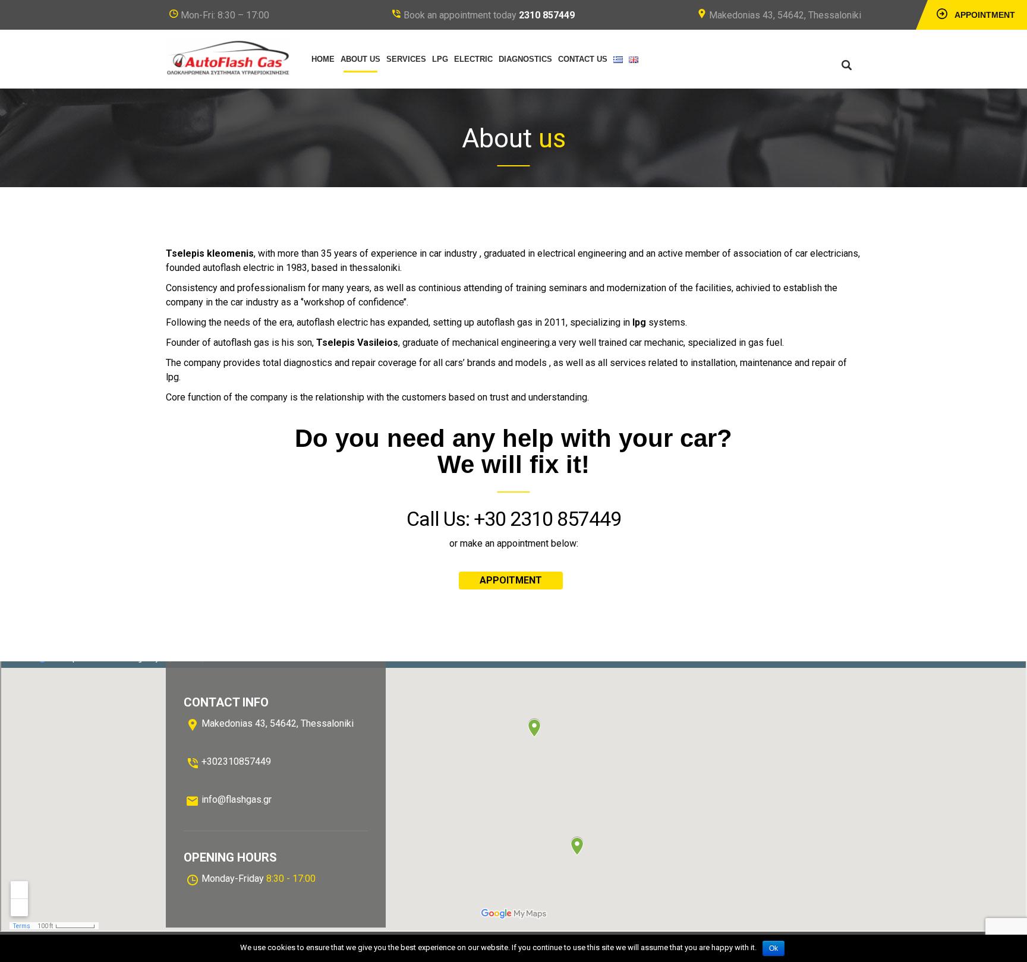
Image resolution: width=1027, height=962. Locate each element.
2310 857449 (547, 15)
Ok (773, 948)
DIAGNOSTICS (525, 59)
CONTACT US (582, 59)
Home (323, 59)
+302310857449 (236, 761)
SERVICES (406, 59)
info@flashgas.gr (236, 799)
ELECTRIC (473, 59)
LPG (440, 59)
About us (360, 59)
